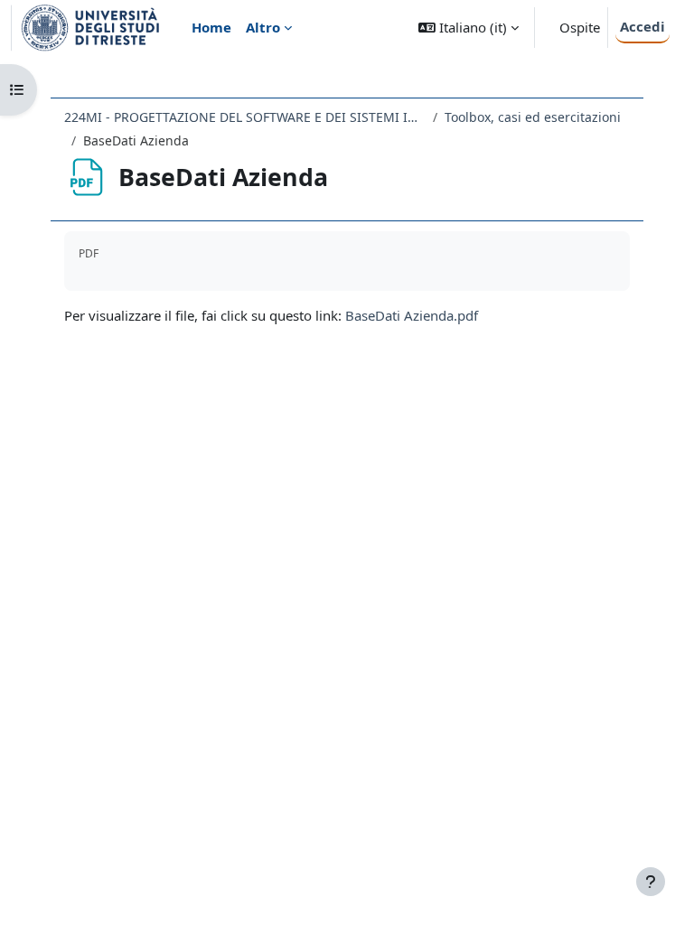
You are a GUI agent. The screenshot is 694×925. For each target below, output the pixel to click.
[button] (468, 27)
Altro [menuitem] (263, 27)
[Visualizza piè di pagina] (650, 881)
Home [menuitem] (211, 27)
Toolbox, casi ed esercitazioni (533, 117)
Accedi (642, 26)
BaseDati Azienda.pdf (411, 315)
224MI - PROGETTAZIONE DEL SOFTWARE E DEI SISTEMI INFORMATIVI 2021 (245, 117)
